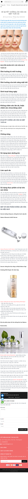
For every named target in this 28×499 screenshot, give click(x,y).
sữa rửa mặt (10, 182)
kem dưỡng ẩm (12, 155)
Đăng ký (24, 461)
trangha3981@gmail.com (7, 444)
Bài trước (11, 397)
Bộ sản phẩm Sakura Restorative (7, 355)
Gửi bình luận (22, 429)
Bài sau (17, 397)
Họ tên (2, 418)
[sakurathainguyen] (2, 2)
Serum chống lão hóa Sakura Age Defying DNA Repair (12, 301)
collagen (20, 194)
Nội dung (2, 407)
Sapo (17, 470)
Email (1, 424)
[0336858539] (2, 402)
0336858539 (5, 441)
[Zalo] (2, 399)
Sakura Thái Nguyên (17, 379)
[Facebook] (2, 395)
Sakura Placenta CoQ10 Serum (7, 249)
